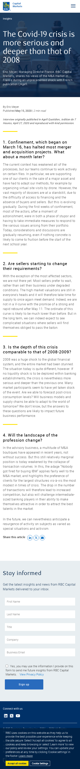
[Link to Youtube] (18, 715)
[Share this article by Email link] (42, 537)
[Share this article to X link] (36, 537)
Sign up (34, 684)
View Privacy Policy (32, 674)
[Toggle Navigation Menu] (73, 6)
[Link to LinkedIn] (5, 715)
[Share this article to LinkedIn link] (30, 537)
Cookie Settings (40, 763)
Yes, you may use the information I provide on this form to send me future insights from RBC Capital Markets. (39, 670)
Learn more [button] (26, 756)
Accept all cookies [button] (17, 763)
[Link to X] (11, 715)
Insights (7, 18)
